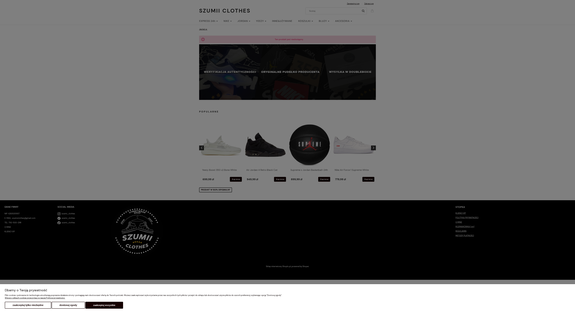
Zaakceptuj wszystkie (104, 305)
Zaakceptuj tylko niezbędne (28, 305)
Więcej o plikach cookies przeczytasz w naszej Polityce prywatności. (35, 298)
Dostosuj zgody (68, 305)
